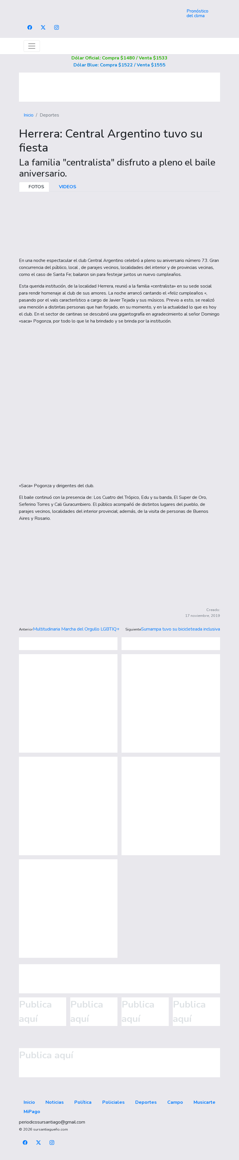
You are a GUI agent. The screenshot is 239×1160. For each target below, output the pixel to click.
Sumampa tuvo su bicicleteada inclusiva (180, 629)
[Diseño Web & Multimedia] (119, 1156)
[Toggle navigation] (32, 46)
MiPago (32, 1111)
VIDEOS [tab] (67, 187)
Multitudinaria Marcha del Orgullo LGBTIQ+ (76, 629)
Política (83, 1102)
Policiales (113, 1102)
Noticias (54, 1102)
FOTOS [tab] (35, 187)
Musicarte (204, 1102)
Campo (175, 1102)
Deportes (146, 1102)
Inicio (29, 115)
